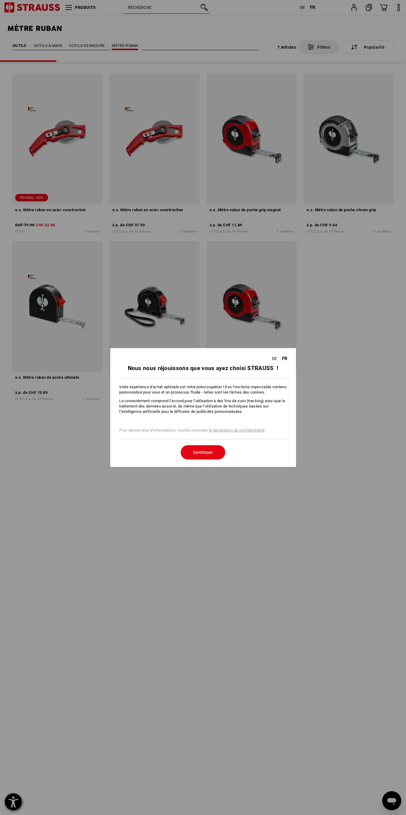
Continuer (203, 452)
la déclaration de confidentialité (237, 430)
